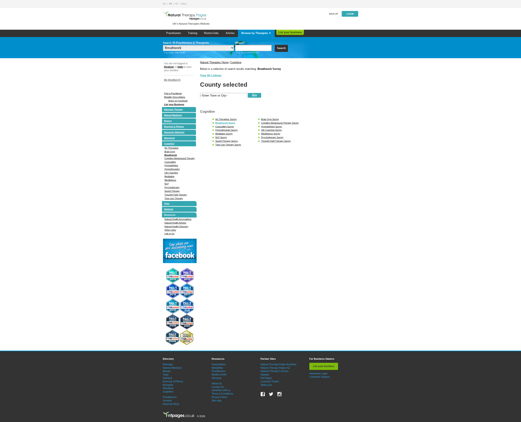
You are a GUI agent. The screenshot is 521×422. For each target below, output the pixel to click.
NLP (166, 184)
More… (185, 3)
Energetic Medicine (174, 132)
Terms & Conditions (222, 393)
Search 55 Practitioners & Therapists (186, 42)
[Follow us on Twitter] (271, 394)
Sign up (333, 14)
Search (281, 48)
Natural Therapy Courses (274, 371)
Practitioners (173, 33)
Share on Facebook (178, 100)
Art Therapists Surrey (226, 119)
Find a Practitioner (173, 93)
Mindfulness (170, 180)
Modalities (217, 367)
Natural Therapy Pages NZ (275, 367)
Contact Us (218, 387)
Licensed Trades (269, 381)
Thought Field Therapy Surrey (276, 141)
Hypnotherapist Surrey (226, 130)
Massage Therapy (173, 109)
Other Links (170, 230)
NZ (176, 3)
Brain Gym (169, 151)
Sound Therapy (172, 191)
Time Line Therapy (173, 198)
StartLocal (266, 385)
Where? (240, 42)
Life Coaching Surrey (271, 130)
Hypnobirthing (171, 165)
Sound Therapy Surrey (226, 141)
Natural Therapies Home (214, 62)
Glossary (216, 378)
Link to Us (169, 233)
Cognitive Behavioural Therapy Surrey (280, 123)
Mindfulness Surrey (270, 133)
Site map (216, 400)
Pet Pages (266, 378)
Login (350, 14)
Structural (169, 138)
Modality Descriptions (174, 97)
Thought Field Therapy (175, 195)
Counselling (170, 162)
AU (164, 3)
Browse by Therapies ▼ (256, 33)
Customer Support (319, 376)
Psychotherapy (172, 187)
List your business (290, 32)
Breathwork (170, 155)
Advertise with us (221, 390)
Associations (219, 364)
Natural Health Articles (175, 223)
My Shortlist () (172, 80)
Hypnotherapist (172, 169)
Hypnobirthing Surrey (271, 126)
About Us (217, 383)
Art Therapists (171, 148)
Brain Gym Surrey (270, 119)
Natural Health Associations (178, 219)
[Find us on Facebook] (262, 394)
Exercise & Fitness (174, 126)
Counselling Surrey (224, 126)
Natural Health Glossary (176, 226)
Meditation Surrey (224, 133)
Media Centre (219, 374)
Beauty (168, 121)
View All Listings (210, 75)
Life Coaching (171, 173)
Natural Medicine (173, 115)
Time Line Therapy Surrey (228, 144)
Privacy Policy (219, 397)
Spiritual (168, 209)
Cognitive (169, 143)
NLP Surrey (221, 137)
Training (192, 33)
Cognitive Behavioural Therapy (179, 158)
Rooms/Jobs (211, 33)
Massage (168, 364)
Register (169, 67)
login (180, 67)
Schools (167, 400)
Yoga (166, 203)
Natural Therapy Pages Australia (278, 364)
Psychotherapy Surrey (272, 137)
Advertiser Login (318, 373)
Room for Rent (171, 404)
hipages (264, 374)
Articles (230, 33)
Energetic (168, 385)
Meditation (169, 176)
